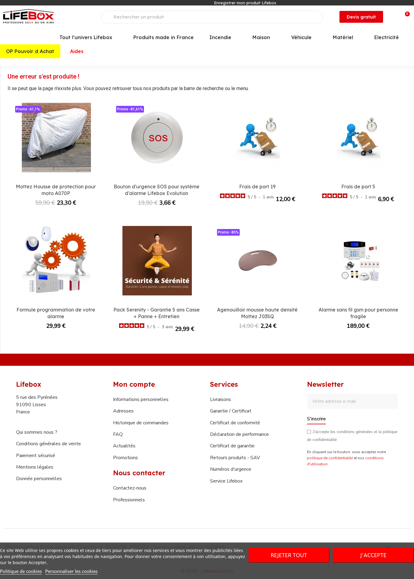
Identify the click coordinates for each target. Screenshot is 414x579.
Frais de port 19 (257, 186)
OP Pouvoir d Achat (30, 51)
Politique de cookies (21, 571)
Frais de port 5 (358, 186)
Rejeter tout (289, 555)
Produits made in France (163, 37)
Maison (261, 37)
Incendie (220, 37)
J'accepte (373, 555)
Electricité (386, 37)
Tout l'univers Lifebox (85, 37)
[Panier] (404, 17)
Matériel (343, 37)
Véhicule (301, 37)
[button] (361, 17)
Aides (76, 51)
